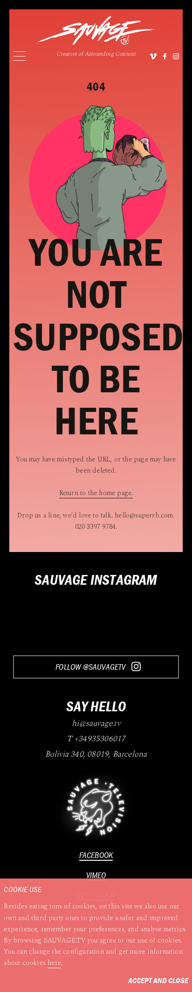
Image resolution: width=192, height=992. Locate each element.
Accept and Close (158, 980)
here (54, 963)
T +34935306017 (96, 738)
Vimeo (96, 875)
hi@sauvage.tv (96, 723)
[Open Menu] (20, 56)
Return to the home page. (96, 493)
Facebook (96, 855)
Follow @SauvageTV (91, 666)
